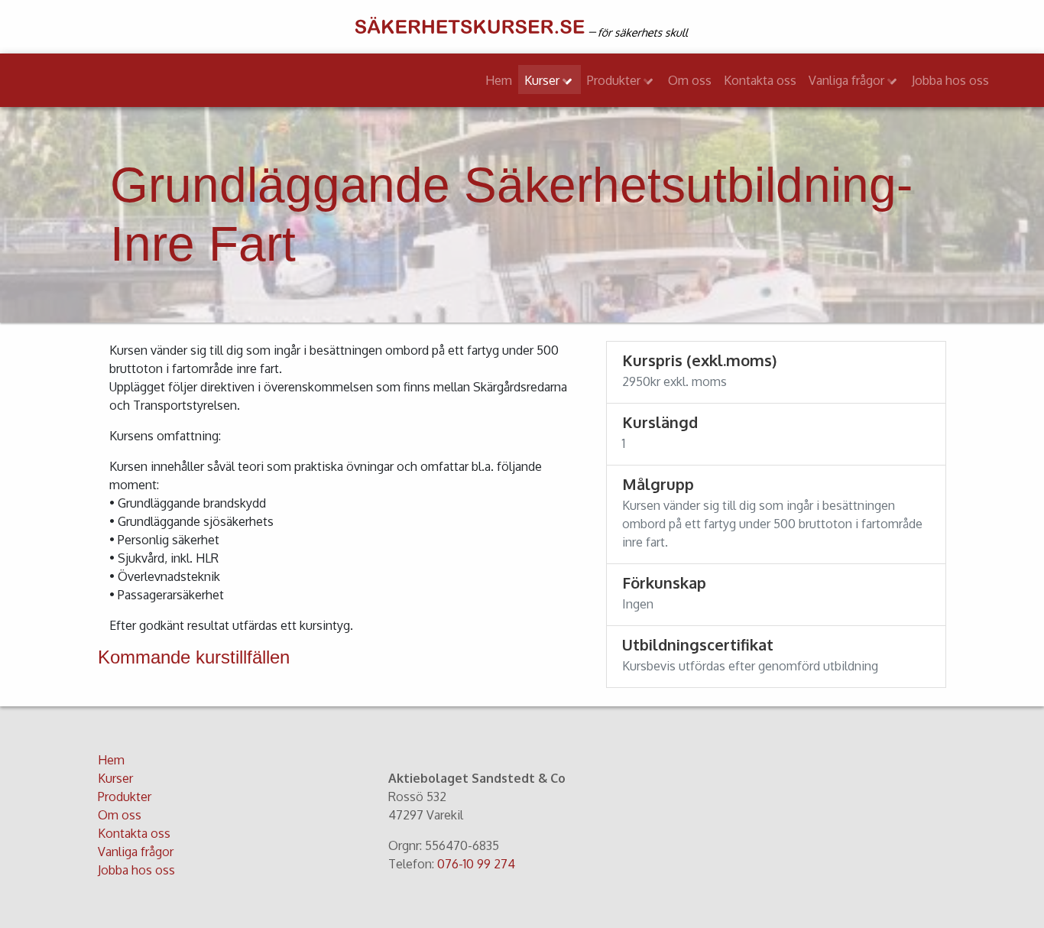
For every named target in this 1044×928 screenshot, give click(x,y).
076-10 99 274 (476, 863)
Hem (498, 80)
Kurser (543, 80)
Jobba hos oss (950, 80)
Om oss (690, 80)
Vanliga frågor (848, 80)
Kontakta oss (760, 80)
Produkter (615, 80)
